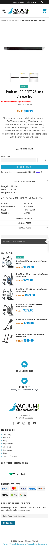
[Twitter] (18, 423)
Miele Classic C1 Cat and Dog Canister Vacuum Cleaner (31, 262)
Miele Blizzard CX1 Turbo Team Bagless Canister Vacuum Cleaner (32, 275)
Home (3, 20)
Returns (6, 437)
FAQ (5, 453)
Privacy (5, 544)
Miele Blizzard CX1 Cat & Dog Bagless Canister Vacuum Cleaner (31, 290)
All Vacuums (14, 20)
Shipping (7, 434)
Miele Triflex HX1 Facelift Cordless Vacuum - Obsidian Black (30, 335)
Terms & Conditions (18, 544)
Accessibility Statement (37, 544)
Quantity (5, 156)
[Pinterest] (29, 423)
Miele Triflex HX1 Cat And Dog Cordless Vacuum (31, 319)
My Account (8, 443)
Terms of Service (10, 456)
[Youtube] (34, 423)
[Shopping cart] (44, 11)
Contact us (7, 450)
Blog (5, 440)
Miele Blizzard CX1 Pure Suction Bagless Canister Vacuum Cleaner (29, 305)
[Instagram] (23, 423)
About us (7, 447)
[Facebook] (13, 423)
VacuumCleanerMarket (19, 11)
